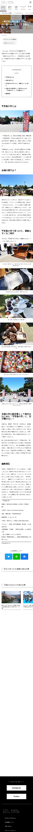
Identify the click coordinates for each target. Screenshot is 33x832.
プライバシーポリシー (10, 830)
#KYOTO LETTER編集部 (10, 39)
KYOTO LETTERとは (10, 818)
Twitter (16, 796)
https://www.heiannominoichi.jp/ (15, 510)
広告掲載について (9, 822)
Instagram (16, 788)
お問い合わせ (8, 826)
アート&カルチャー (18, 13)
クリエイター (23, 8)
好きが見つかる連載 (7, 13)
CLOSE (16, 73)
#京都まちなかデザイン (9, 43)
